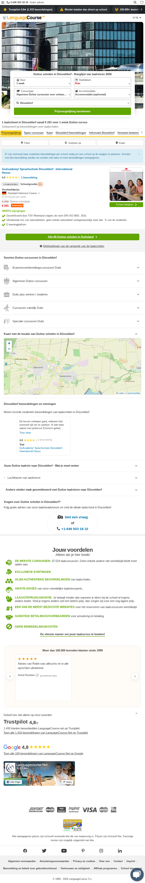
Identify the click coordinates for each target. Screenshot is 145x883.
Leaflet (121, 393)
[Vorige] (3, 132)
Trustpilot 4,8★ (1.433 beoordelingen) (30, 9)
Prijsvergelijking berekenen (72, 111)
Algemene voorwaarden (22, 861)
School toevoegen (131, 868)
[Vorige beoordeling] (10, 676)
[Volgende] (142, 132)
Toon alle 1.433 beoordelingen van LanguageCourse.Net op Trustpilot (46, 732)
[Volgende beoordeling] (135, 676)
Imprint (130, 861)
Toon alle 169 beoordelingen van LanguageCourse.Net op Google (43, 753)
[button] (2, 2)
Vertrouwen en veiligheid (75, 868)
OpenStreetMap (133, 393)
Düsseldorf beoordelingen (71, 132)
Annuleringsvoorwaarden (54, 861)
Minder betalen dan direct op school (86, 9)
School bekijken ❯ (126, 204)
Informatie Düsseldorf (101, 132)
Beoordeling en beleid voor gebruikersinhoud (30, 868)
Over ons (104, 861)
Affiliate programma (105, 868)
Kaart (50, 132)
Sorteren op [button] (74, 143)
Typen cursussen (34, 132)
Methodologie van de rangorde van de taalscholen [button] (73, 246)
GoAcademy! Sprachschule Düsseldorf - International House (41, 450)
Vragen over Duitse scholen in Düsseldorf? (32, 501)
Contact (118, 861)
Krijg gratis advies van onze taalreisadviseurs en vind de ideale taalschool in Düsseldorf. (58, 507)
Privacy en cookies (84, 861)
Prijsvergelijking (11, 132)
